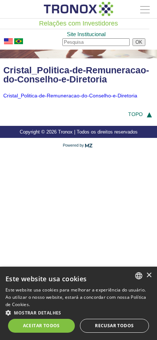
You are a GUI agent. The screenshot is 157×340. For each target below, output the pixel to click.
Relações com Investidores (78, 23)
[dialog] (78, 303)
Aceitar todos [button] (41, 325)
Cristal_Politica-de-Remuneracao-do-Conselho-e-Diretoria (70, 95)
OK (138, 42)
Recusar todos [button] (114, 325)
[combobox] (138, 275)
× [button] (149, 275)
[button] (78, 312)
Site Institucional (86, 34)
